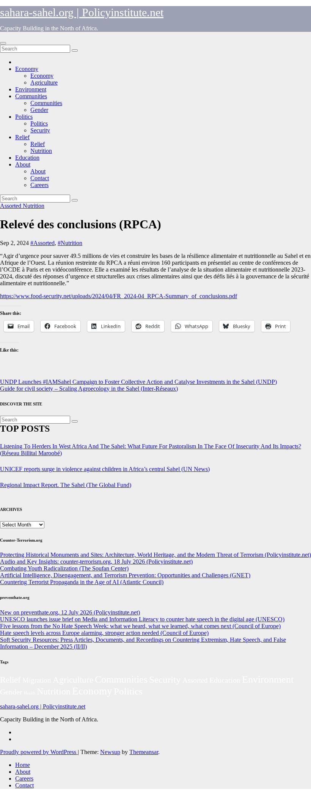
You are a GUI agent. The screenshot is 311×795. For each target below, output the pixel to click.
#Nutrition (70, 243)
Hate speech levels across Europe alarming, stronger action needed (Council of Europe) (104, 633)
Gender (39, 110)
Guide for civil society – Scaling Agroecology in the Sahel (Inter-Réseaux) (89, 388)
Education (27, 157)
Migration (36, 680)
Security (40, 130)
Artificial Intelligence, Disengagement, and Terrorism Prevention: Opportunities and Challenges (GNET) (125, 575)
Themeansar (143, 752)
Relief (22, 137)
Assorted (11, 206)
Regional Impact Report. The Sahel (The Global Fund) (65, 485)
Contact (39, 178)
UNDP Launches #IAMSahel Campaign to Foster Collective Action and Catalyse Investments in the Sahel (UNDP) (138, 382)
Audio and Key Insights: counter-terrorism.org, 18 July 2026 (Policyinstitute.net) (96, 561)
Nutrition (41, 151)
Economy (26, 69)
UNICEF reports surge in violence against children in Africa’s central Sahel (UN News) (105, 469)
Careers (39, 185)
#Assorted (42, 243)
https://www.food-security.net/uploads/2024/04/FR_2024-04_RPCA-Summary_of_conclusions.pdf (118, 296)
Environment (30, 89)
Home (22, 765)
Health (29, 693)
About (22, 164)
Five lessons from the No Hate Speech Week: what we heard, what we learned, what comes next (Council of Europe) (140, 626)
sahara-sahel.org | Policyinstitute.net (81, 12)
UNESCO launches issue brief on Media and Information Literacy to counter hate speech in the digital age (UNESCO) (142, 619)
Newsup (110, 752)
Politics (24, 116)
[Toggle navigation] (3, 43)
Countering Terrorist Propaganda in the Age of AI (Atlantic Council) (81, 582)
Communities (31, 96)
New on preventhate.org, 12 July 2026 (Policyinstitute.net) (70, 612)
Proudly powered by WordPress (39, 752)
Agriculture (44, 82)
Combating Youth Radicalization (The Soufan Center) (64, 568)
